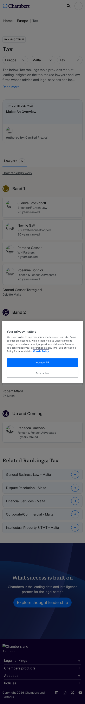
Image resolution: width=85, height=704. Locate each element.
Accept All (42, 362)
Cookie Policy (41, 351)
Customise (42, 373)
